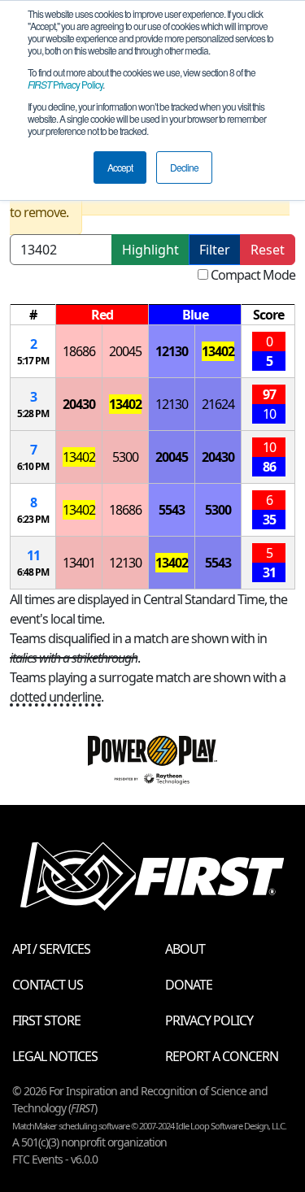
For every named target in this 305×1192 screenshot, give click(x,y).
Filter (214, 250)
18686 (79, 351)
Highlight (150, 250)
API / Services (51, 949)
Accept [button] (120, 167)
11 (33, 555)
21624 (218, 404)
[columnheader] (33, 315)
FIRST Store (46, 1020)
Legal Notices (55, 1056)
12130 (171, 351)
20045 (125, 351)
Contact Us (47, 985)
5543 (172, 510)
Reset (268, 250)
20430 (79, 404)
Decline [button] (184, 167)
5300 (125, 457)
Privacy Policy (65, 84)
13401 (79, 563)
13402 (218, 351)
